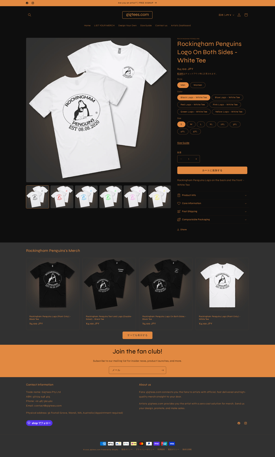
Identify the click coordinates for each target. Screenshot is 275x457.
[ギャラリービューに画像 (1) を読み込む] (37, 196)
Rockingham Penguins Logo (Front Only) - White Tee (219, 317)
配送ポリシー (173, 449)
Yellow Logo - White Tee (228, 111)
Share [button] (183, 229)
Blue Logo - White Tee (227, 97)
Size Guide (183, 142)
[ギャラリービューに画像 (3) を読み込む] (86, 196)
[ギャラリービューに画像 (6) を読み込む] (159, 196)
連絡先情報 (187, 449)
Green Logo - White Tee (194, 111)
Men (183, 85)
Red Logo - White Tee (193, 104)
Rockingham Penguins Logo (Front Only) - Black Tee (50, 317)
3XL (235, 124)
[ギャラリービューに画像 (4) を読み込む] (110, 196)
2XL (223, 124)
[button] (29, 14)
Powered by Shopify (109, 450)
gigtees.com (95, 450)
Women (198, 85)
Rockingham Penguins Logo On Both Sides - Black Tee (164, 317)
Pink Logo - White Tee (225, 104)
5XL (195, 131)
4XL (183, 131)
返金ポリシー (127, 449)
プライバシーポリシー (145, 449)
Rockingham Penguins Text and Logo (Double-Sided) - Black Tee (109, 317)
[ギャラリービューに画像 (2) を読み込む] (61, 196)
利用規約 (161, 449)
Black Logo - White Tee (194, 97)
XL (211, 124)
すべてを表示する (137, 335)
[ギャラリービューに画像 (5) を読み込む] (135, 196)
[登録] (162, 370)
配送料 (180, 74)
